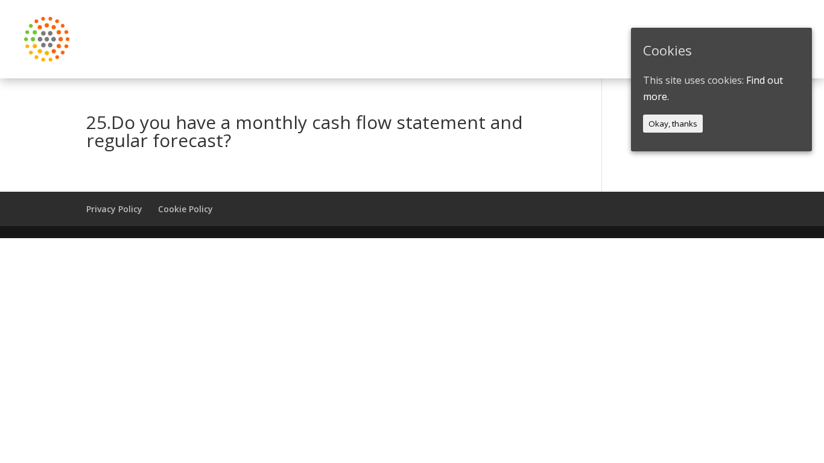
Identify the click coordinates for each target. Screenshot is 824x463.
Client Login (508, 39)
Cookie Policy (185, 209)
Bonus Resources (600, 39)
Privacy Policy (114, 209)
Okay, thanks (672, 123)
